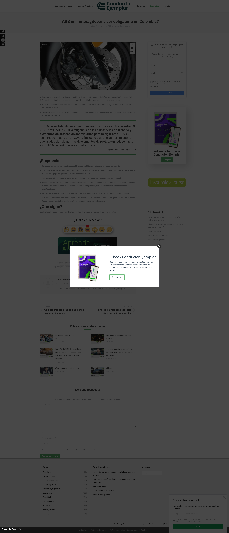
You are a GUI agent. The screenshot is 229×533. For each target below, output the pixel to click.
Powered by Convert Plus (12, 529)
